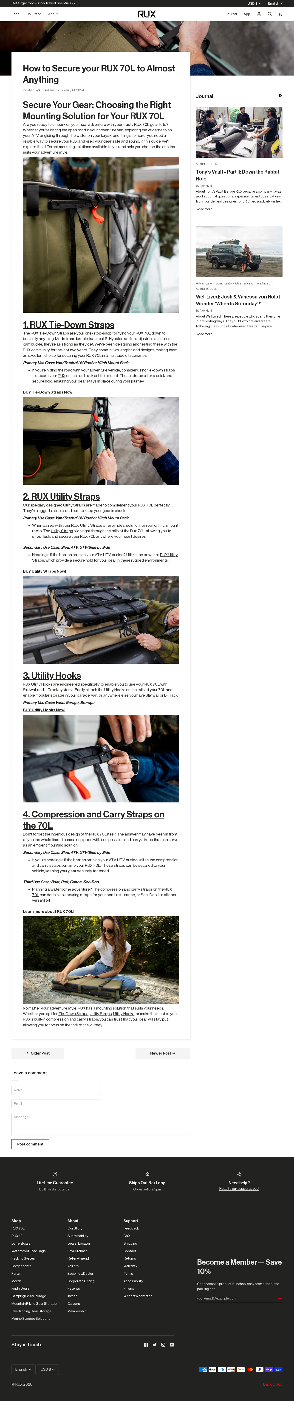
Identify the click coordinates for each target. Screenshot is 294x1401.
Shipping (130, 1243)
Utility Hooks (41, 684)
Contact (130, 1251)
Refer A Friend (78, 1258)
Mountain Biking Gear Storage (34, 1303)
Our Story (75, 1228)
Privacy (129, 1288)
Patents (74, 1288)
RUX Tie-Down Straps (50, 333)
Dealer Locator (79, 1243)
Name (18, 1095)
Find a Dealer (21, 1288)
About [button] (73, 1221)
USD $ (252, 3)
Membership (77, 1311)
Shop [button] (16, 1221)
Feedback (131, 1228)
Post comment (30, 1144)
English (273, 3)
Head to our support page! (239, 1188)
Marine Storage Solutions (30, 1318)
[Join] (276, 1298)
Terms (128, 1273)
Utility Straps (74, 505)
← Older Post (38, 1053)
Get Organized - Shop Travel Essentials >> (43, 3)
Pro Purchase (78, 1251)
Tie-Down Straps (73, 1014)
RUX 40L (17, 1236)
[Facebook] (146, 1345)
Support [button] (131, 1221)
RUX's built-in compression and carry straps (60, 1019)
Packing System (23, 1258)
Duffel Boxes (20, 1243)
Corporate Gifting (81, 1281)
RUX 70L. (93, 865)
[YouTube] (172, 1345)
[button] (17, 14)
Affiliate (73, 1266)
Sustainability (78, 1236)
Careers (74, 1303)
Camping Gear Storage (28, 1296)
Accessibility (133, 1281)
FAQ (127, 1236)
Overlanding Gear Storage (31, 1311)
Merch (16, 1281)
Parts (15, 1273)
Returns (130, 1258)
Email (18, 1108)
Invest (72, 1296)
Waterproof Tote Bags (28, 1251)
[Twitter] (155, 1345)
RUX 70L (147, 116)
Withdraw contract (138, 1296)
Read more (204, 209)
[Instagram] (163, 1345)
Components (21, 1266)
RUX (74, 141)
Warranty (130, 1266)
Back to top (273, 1384)
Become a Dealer (80, 1273)
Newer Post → (163, 1053)
